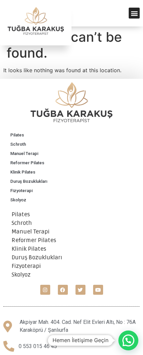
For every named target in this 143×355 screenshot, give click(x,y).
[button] (134, 13)
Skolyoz (18, 199)
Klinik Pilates (22, 172)
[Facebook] (63, 290)
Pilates (17, 134)
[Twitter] (80, 290)
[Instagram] (45, 290)
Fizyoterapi (21, 190)
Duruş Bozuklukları (28, 181)
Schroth (18, 144)
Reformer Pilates (27, 162)
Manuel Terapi (24, 153)
